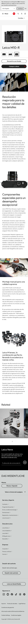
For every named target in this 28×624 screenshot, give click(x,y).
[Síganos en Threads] (20, 594)
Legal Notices (21, 603)
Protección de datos (12, 603)
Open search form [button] (18, 13)
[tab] (12, 441)
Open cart (25, 13)
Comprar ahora (14, 66)
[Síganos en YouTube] (7, 594)
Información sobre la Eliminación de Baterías (12, 611)
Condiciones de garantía (7, 607)
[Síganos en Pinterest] (24, 594)
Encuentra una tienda (14, 61)
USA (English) (5, 8)
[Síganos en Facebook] (11, 594)
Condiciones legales (16, 615)
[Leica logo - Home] (14, 13)
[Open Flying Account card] (21, 13)
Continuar (20, 8)
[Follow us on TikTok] (16, 594)
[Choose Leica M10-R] (4, 54)
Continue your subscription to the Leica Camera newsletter (25, 462)
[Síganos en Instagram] (3, 594)
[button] (25, 492)
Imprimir (3, 603)
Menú (6, 14)
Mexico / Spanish (11, 486)
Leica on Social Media (14, 584)
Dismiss (26, 8)
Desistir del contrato (11, 573)
